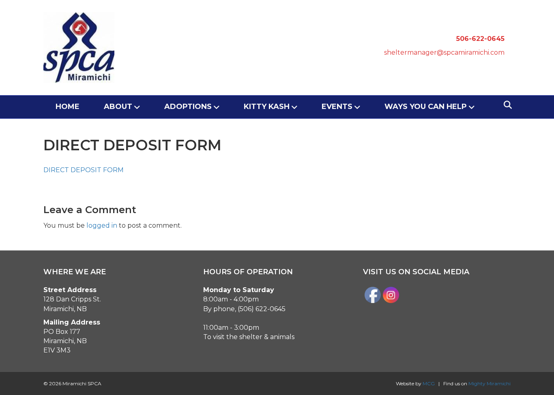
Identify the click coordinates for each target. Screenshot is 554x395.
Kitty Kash (267, 106)
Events (337, 106)
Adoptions (188, 106)
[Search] (505, 105)
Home (67, 106)
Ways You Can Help (425, 106)
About (118, 106)
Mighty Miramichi (489, 383)
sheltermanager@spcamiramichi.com (444, 52)
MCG (429, 383)
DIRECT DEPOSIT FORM (83, 170)
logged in (101, 225)
